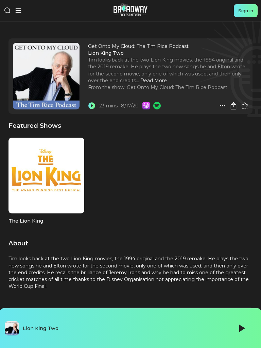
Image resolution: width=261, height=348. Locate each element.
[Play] (241, 328)
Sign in (245, 10)
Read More (153, 80)
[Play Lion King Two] (91, 105)
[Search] (7, 10)
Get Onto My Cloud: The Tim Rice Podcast (177, 87)
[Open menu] (18, 10)
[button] (222, 105)
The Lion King (25, 221)
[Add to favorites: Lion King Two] (244, 105)
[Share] (233, 105)
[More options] (222, 105)
